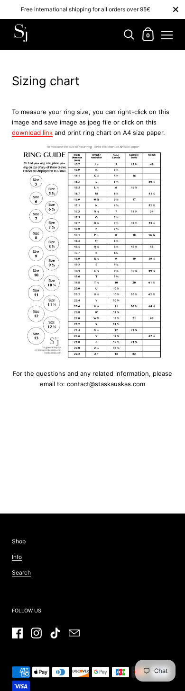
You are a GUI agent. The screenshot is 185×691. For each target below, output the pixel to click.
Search (21, 572)
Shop (19, 541)
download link (32, 132)
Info (17, 556)
